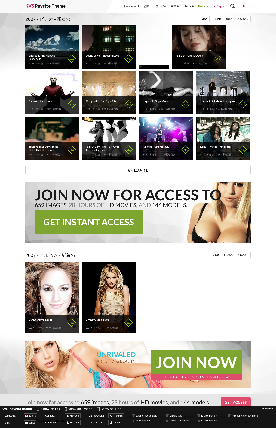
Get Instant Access (88, 222)
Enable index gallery (146, 416)
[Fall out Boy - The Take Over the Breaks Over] (109, 158)
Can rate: (50, 416)
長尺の (229, 18)
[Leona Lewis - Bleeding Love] (109, 67)
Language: (10, 416)
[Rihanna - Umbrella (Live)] (166, 158)
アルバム (161, 6)
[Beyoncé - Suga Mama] (166, 112)
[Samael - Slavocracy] (52, 112)
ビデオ (147, 6)
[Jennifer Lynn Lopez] (52, 331)
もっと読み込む (138, 170)
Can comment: (96, 422)
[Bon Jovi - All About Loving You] (223, 112)
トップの (216, 18)
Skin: (7, 422)
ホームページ (131, 6)
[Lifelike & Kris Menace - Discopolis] (52, 67)
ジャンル (188, 6)
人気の (204, 18)
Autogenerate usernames (245, 416)
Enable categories (179, 420)
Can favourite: (52, 422)
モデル (175, 6)
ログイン (219, 6)
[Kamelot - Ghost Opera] (199, 67)
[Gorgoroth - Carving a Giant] (109, 112)
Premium (203, 6)
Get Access (236, 402)
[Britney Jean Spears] (109, 331)
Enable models (209, 416)
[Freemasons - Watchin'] (154, 67)
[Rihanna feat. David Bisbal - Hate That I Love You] (52, 158)
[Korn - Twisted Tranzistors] (223, 158)
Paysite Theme (45, 6)
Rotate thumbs (143, 420)
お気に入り (243, 18)
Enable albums (209, 420)
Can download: (96, 416)
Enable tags (176, 416)
